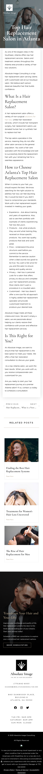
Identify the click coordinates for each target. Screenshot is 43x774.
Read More (9, 476)
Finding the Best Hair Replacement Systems (18, 469)
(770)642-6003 (21, 683)
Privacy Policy (9, 770)
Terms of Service (22, 770)
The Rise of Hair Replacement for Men (18, 552)
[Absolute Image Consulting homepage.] (9, 9)
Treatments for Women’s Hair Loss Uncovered (19, 513)
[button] (40, 9)
